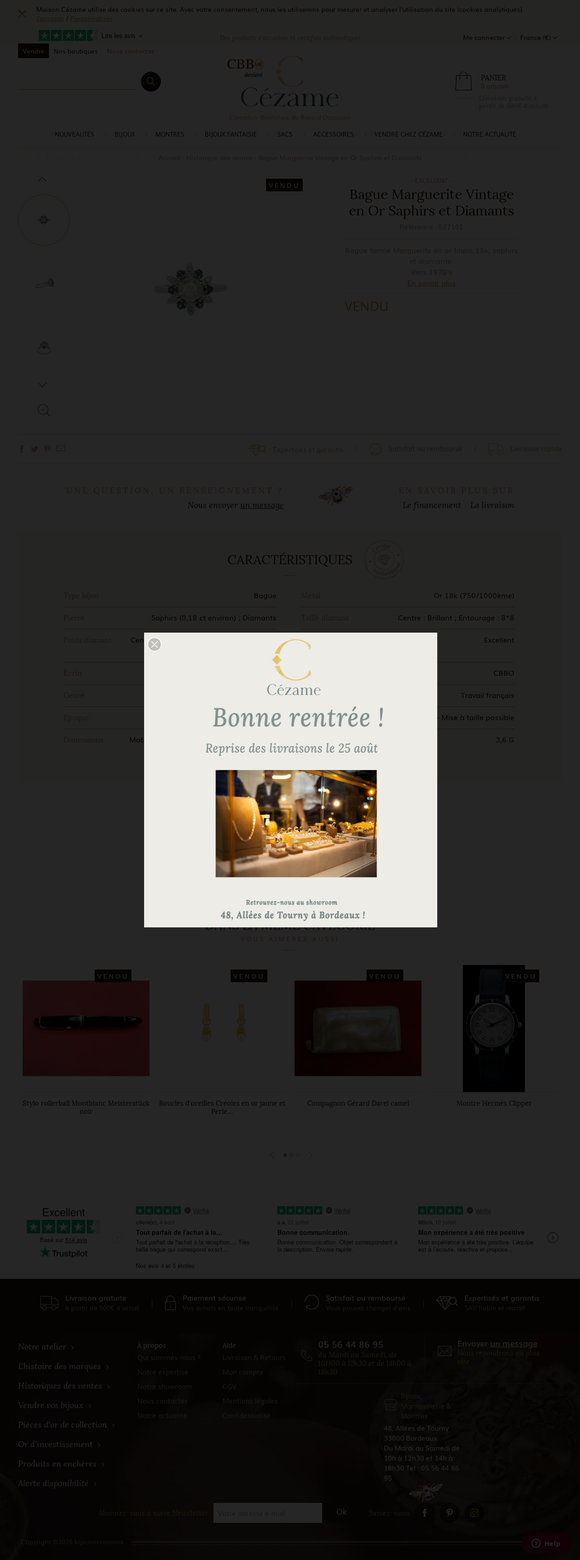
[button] (154, 644)
